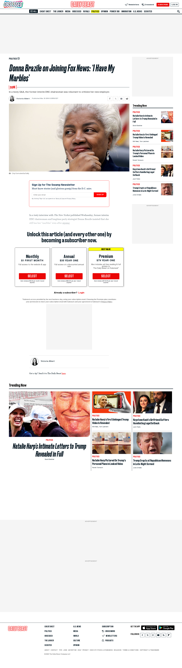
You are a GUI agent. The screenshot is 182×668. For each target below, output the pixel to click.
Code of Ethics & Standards (101, 650)
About (47, 650)
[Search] (178, 11)
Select (32, 276)
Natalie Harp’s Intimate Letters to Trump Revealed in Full (49, 450)
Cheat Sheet (45, 11)
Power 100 (115, 11)
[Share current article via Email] (121, 98)
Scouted (148, 11)
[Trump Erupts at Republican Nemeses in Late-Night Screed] (167, 194)
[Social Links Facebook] (142, 635)
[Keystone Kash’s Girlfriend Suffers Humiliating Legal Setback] (167, 176)
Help (79, 650)
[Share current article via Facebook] (110, 98)
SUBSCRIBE (163, 5)
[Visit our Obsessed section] (22, 5)
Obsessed (76, 11)
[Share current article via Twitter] (115, 98)
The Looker (58, 11)
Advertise (72, 650)
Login (81, 292)
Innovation (126, 11)
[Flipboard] (169, 635)
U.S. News (137, 11)
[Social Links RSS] (163, 635)
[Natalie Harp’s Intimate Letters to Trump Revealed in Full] (167, 122)
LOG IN (175, 5)
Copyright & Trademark (149, 650)
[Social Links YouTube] (158, 635)
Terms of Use (60, 198)
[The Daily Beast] (82, 5)
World (76, 636)
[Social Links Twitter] (147, 635)
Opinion (104, 11)
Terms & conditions (130, 650)
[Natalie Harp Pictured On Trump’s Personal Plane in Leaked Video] (167, 157)
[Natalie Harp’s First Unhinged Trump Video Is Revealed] (167, 141)
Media (67, 11)
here (64, 373)
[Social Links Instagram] (153, 635)
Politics (95, 11)
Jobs (65, 650)
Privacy (85, 650)
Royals (86, 11)
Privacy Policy (71, 198)
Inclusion (117, 650)
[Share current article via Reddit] (127, 98)
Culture (76, 641)
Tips (60, 650)
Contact (54, 650)
